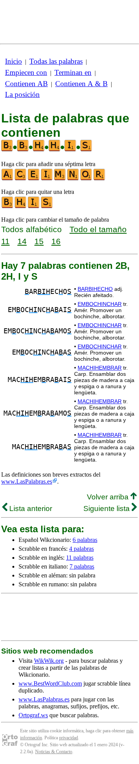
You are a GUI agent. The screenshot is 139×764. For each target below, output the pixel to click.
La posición (22, 94)
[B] (7, 206)
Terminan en (73, 72)
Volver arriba (109, 497)
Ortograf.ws (33, 715)
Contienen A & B (81, 84)
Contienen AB (26, 84)
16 (56, 241)
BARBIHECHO (95, 289)
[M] (60, 178)
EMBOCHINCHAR (100, 304)
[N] (73, 178)
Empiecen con (26, 72)
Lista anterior (29, 508)
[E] (34, 178)
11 (5, 241)
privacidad (68, 737)
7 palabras (82, 566)
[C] (20, 178)
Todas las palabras (56, 61)
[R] (99, 178)
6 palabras (85, 539)
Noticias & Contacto (53, 751)
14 (22, 241)
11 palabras (79, 557)
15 (39, 241)
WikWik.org (49, 660)
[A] (7, 178)
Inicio (13, 61)
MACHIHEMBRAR (100, 368)
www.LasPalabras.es (26, 481)
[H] (20, 206)
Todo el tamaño (98, 229)
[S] (47, 206)
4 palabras (81, 548)
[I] (47, 178)
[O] (86, 178)
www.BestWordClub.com (50, 683)
